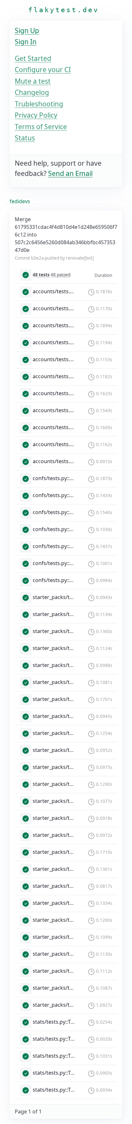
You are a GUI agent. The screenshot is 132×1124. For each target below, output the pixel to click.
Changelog (32, 92)
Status (25, 137)
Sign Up (27, 30)
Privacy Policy (36, 115)
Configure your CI (43, 69)
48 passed (60, 275)
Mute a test (33, 81)
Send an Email (70, 173)
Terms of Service (41, 126)
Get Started (33, 58)
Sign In (26, 41)
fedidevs (20, 201)
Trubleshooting (39, 103)
